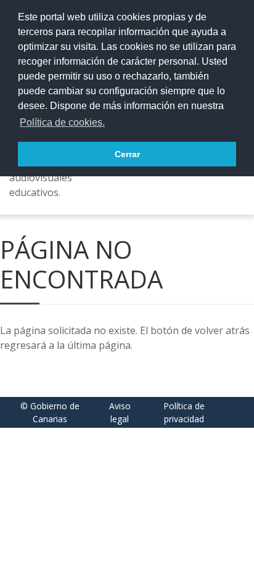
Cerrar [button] (127, 154)
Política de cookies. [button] (62, 122)
